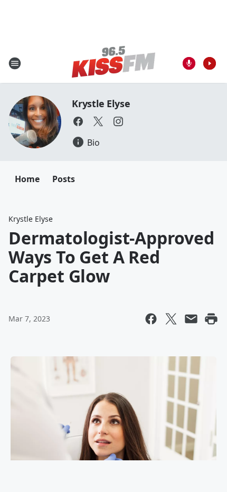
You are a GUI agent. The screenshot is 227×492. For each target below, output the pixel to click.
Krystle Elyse (101, 103)
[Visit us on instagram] (118, 121)
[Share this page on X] (171, 318)
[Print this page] (211, 318)
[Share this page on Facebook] (151, 318)
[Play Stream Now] (209, 63)
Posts (63, 179)
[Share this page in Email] (191, 318)
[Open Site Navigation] (14, 63)
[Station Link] (113, 63)
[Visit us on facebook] (78, 121)
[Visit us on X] (98, 121)
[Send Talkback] (189, 63)
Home (27, 179)
